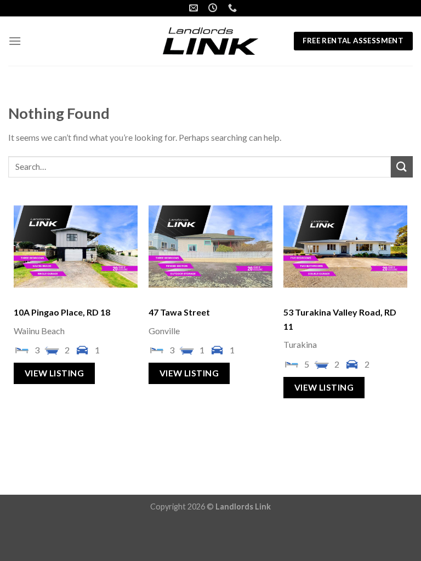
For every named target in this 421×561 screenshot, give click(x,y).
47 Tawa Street (179, 312)
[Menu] (14, 40)
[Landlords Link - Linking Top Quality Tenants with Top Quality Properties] (210, 41)
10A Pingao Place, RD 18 (62, 312)
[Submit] (402, 167)
